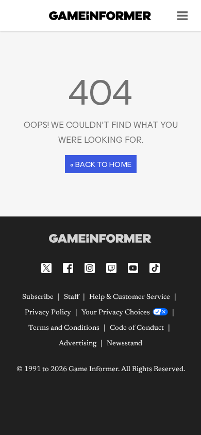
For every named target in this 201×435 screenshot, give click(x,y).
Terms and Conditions (63, 328)
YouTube (133, 268)
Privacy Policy (48, 312)
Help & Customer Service (129, 297)
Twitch (111, 268)
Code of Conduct (137, 328)
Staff (71, 297)
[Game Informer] (100, 238)
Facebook (68, 268)
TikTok (154, 268)
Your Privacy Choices (115, 312)
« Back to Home (100, 164)
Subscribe (38, 297)
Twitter (46, 268)
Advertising (77, 343)
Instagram (89, 268)
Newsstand (124, 343)
